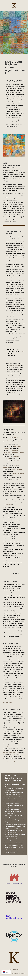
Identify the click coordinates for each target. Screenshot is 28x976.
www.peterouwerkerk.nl (9, 762)
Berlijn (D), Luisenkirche (17, 469)
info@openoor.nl (7, 504)
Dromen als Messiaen (14, 365)
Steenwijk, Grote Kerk (18, 473)
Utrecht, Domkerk (19, 461)
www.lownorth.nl (7, 702)
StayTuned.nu (9, 746)
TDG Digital (22, 973)
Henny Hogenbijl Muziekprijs (11, 752)
